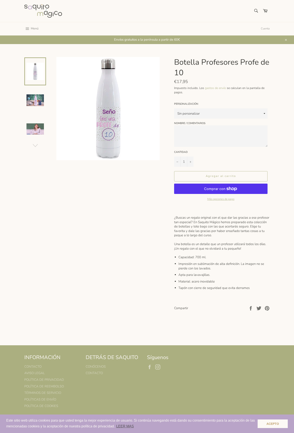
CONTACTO (33, 366)
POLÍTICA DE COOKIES (41, 406)
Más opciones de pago (220, 199)
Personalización (186, 104)
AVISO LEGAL (34, 373)
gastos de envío (215, 88)
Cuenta (265, 29)
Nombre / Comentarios (189, 123)
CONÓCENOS (96, 366)
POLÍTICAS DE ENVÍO (40, 399)
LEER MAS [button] (125, 426)
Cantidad (181, 152)
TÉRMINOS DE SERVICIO (42, 393)
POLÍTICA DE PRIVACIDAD (44, 380)
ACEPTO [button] (272, 423)
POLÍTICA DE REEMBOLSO (44, 386)
